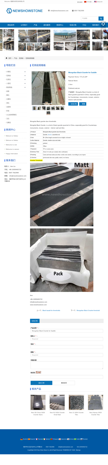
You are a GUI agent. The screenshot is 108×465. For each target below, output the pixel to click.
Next (62, 88)
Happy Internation (12, 153)
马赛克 (8, 122)
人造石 (8, 83)
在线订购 (73, 25)
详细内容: (34, 360)
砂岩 (7, 111)
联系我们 (95, 25)
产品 (35, 25)
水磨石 (8, 99)
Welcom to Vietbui (12, 136)
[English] (98, 2)
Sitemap (78, 450)
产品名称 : (35, 328)
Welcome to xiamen (12, 149)
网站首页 (11, 25)
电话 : (33, 344)
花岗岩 (21, 58)
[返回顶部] (103, 40)
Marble (50, 134)
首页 (9, 58)
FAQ (84, 25)
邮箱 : (33, 352)
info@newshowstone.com (59, 11)
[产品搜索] (101, 19)
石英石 (8, 79)
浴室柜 (8, 107)
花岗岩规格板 (29, 58)
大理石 (8, 71)
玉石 (7, 118)
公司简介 (24, 25)
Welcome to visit (11, 145)
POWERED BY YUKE (69, 450)
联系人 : (34, 336)
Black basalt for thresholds (51, 310)
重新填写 (64, 383)
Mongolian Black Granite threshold (88, 310)
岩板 (7, 91)
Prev (34, 88)
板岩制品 (9, 87)
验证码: (33, 372)
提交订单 (41, 383)
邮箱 (83, 104)
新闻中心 (60, 25)
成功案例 (46, 25)
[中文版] (88, 2)
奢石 (7, 95)
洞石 (7, 103)
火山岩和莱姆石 (11, 115)
